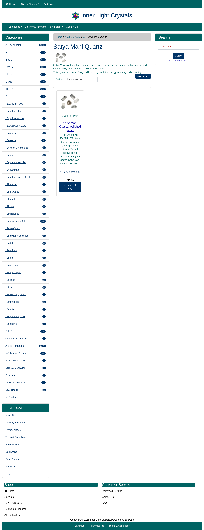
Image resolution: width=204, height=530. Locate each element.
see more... (143, 76)
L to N (25, 81)
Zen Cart (129, 519)
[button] (198, 515)
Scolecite (25, 140)
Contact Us (72, 26)
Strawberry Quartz (25, 294)
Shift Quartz (25, 191)
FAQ (7, 474)
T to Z (25, 331)
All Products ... (13, 397)
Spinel (25, 258)
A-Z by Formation (25, 346)
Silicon (25, 206)
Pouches (25, 375)
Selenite (25, 155)
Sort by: (60, 79)
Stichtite (25, 280)
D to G (25, 67)
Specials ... (10, 497)
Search (178, 56)
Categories (14, 26)
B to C (25, 59)
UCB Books (25, 390)
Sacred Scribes (25, 103)
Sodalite (25, 243)
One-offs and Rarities (25, 338)
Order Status (12, 459)
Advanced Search (178, 60)
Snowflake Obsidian (25, 236)
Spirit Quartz (25, 265)
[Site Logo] (76, 15)
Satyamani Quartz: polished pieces (70, 126)
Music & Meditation (25, 368)
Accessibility (12, 444)
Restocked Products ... (16, 509)
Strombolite (25, 302)
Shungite (25, 199)
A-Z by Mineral (72, 37)
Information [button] (55, 26)
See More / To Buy (70, 187)
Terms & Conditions (15, 437)
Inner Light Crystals (100, 519)
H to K (25, 74)
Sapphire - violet (25, 118)
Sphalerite (25, 250)
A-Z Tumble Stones (25, 353)
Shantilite (25, 184)
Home (59, 37)
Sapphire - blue (25, 111)
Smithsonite (25, 214)
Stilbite (25, 287)
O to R (25, 89)
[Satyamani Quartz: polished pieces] (70, 101)
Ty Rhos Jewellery (25, 382)
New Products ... (13, 503)
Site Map (10, 466)
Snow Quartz (25, 228)
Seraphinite (25, 169)
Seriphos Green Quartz (25, 177)
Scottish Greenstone (25, 147)
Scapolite (25, 133)
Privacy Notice (13, 430)
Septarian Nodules (25, 162)
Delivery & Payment (35, 26)
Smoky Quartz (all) (25, 221)
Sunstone (25, 324)
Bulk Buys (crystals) (25, 360)
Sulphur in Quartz (25, 316)
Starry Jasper (25, 272)
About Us (10, 415)
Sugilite (25, 309)
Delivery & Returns (15, 422)
